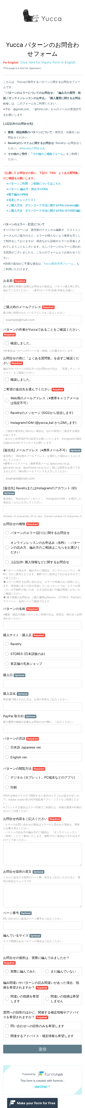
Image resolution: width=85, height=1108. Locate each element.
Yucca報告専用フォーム (59, 263)
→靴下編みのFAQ (17, 194)
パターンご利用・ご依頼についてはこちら (34, 183)
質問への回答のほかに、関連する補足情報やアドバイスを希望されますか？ (41, 1014)
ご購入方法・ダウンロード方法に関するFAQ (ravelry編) (43, 205)
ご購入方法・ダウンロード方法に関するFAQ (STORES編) (44, 210)
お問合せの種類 (20, 524)
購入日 (13, 675)
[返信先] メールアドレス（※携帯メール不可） (41, 450)
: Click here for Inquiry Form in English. (39, 62)
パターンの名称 (20, 609)
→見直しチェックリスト (21, 200)
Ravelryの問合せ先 (33, 148)
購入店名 (15, 693)
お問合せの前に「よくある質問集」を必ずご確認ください (41, 360)
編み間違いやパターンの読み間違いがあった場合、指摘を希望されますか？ (41, 985)
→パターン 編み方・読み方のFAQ (27, 189)
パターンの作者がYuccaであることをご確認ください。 (42, 331)
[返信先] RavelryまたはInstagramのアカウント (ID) (40, 490)
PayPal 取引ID (19, 716)
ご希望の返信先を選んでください (33, 389)
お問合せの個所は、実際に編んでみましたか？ (36, 960)
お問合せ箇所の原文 (23, 871)
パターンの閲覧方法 (23, 768)
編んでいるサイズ (21, 935)
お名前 (14, 281)
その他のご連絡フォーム (48, 153)
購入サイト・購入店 (23, 635)
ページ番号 (17, 913)
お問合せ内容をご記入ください (31, 819)
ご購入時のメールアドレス (28, 307)
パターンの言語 (20, 738)
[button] (42, 1080)
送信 (42, 1049)
